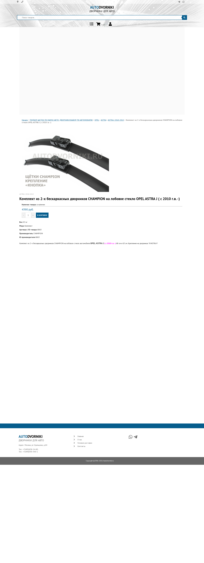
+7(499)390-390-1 (30, 451)
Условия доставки (84, 443)
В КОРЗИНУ (42, 215)
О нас (79, 439)
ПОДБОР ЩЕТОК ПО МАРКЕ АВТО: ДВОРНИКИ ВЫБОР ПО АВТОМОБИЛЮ (61, 120)
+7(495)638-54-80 (30, 449)
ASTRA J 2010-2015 (116, 120)
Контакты (81, 446)
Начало (25, 120)
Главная (80, 436)
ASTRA (103, 120)
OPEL (97, 120)
